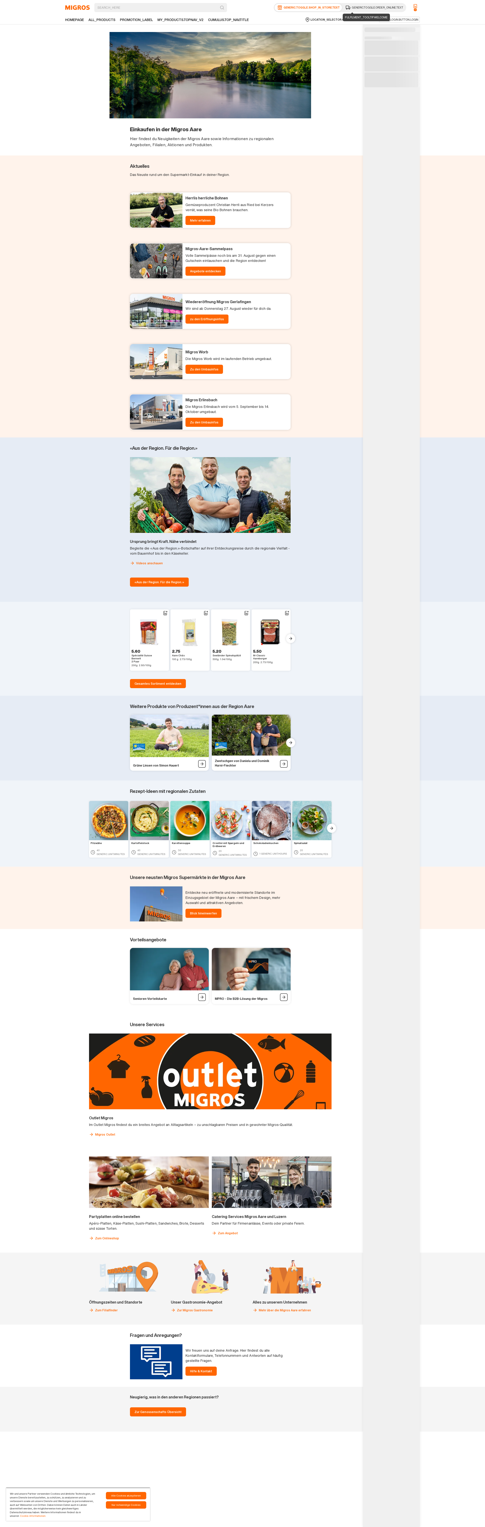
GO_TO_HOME (77, 7)
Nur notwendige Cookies (126, 1505)
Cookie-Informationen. (33, 1516)
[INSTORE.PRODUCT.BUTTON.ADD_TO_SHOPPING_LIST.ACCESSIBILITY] (165, 613)
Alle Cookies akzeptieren (126, 1495)
